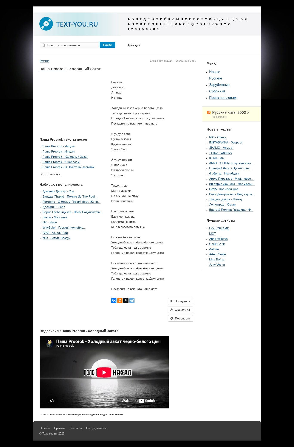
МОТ (212, 233)
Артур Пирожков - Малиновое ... (231, 178)
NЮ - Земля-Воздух (56, 238)
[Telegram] (132, 300)
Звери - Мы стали (55, 217)
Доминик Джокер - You (58, 191)
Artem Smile (217, 254)
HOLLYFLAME (219, 228)
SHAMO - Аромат (221, 147)
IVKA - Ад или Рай (55, 232)
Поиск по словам (222, 98)
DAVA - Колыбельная (223, 189)
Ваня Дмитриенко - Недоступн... (232, 194)
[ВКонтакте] (113, 300)
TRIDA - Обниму (220, 152)
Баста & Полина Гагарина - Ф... (231, 209)
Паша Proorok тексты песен (63, 139)
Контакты (76, 428)
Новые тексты (219, 129)
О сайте (45, 428)
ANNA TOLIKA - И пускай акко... (231, 163)
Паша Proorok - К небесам (61, 162)
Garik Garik (217, 244)
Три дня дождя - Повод (225, 199)
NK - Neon (50, 222)
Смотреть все (50, 174)
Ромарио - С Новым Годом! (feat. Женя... (72, 201)
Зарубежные (219, 85)
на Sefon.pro (220, 116)
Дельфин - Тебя (54, 207)
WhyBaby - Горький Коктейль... (64, 227)
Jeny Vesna (217, 264)
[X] (125, 300)
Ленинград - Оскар (222, 204)
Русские (44, 60)
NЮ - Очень (217, 137)
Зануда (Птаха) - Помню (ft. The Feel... (70, 196)
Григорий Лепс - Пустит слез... (230, 168)
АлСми (214, 249)
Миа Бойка (216, 259)
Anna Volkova (218, 238)
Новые (214, 72)
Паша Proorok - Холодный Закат (65, 156)
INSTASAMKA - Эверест (225, 142)
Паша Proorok (52, 69)
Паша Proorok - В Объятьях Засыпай (68, 167)
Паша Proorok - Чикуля (58, 146)
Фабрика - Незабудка (224, 173)
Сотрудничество (96, 428)
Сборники (217, 91)
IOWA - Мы (216, 158)
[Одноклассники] (119, 300)
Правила (59, 428)
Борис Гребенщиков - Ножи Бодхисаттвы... (73, 212)
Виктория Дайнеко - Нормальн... (232, 183)
